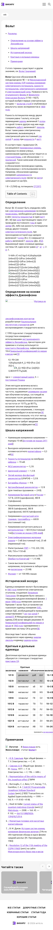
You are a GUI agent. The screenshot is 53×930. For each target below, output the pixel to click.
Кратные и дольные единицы (25, 57)
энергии (37, 637)
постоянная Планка (15, 380)
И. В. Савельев (16, 758)
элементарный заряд (23, 377)
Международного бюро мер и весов (25, 851)
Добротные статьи (34, 907)
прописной (10, 160)
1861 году (12, 589)
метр (39, 178)
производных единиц (30, 148)
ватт (39, 139)
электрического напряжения (33, 89)
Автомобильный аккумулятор (23, 487)
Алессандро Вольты (15, 98)
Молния (12, 574)
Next (49, 866)
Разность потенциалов (19, 459)
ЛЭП (26, 548)
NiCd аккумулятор (17, 466)
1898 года (16, 601)
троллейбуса (23, 519)
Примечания (17, 61)
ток (40, 136)
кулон (42, 121)
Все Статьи (14, 907)
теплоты (15, 217)
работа (8, 241)
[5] (36, 424)
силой (8, 139)
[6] (12, 454)
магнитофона (34, 451)
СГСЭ (35, 186)
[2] (41, 241)
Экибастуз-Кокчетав (19, 559)
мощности (29, 139)
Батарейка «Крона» (17, 483)
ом (25, 614)
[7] (12, 617)
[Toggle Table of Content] (31, 194)
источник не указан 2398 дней (27, 533)
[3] (18, 354)
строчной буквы (13, 157)
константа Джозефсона (17, 348)
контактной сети (30, 516)
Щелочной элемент (17, 471)
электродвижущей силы (19, 92)
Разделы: (12, 33)
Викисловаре (29, 747)
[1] (39, 186)
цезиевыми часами (37, 391)
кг (41, 247)
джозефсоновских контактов (19, 318)
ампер (17, 139)
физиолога (34, 95)
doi (18, 813)
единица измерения (35, 83)
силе (19, 220)
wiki (4, 15)
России (39, 495)
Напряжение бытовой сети (21, 495)
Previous (42, 866)
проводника (11, 214)
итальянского (12, 95)
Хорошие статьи (26, 917)
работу (20, 127)
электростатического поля (18, 232)
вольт (32, 750)
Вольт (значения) (27, 71)
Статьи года (38, 912)
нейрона (12, 462)
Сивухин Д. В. (16, 766)
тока (32, 223)
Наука (14, 769)
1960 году (18, 626)
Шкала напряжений (20, 48)
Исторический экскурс (21, 52)
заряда (22, 121)
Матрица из (40, 301)
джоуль (40, 127)
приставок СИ (12, 661)
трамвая (12, 519)
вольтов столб (24, 104)
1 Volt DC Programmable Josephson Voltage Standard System (26, 790)
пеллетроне (16, 569)
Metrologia (13, 810)
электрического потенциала (19, 86)
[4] (42, 412)
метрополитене (15, 530)
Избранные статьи (18, 912)
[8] (38, 628)
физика (22, 95)
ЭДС (39, 607)
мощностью (27, 217)
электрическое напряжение (22, 211)
